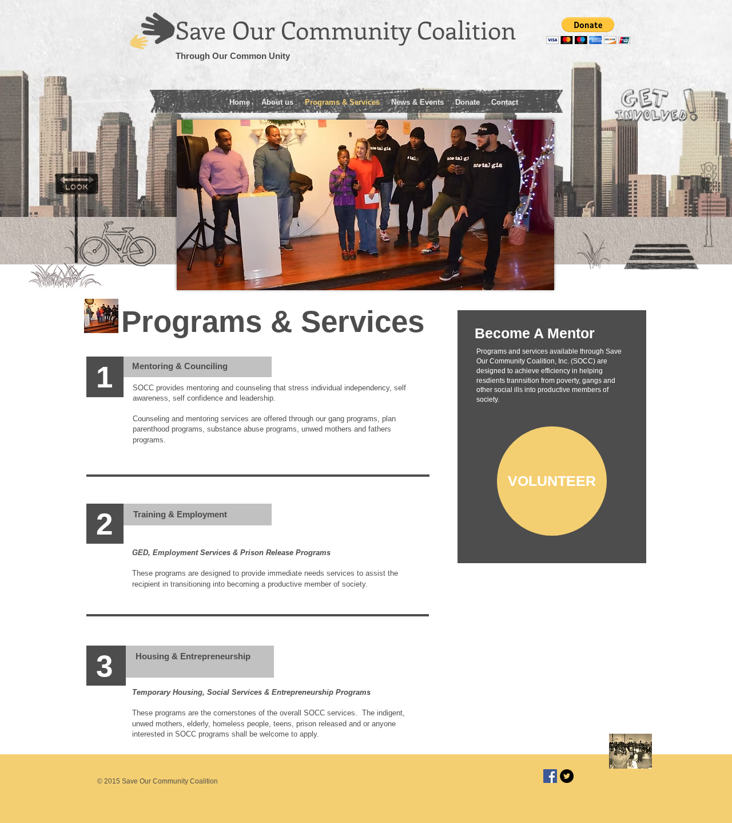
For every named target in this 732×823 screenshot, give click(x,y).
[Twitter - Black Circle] (567, 776)
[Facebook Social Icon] (550, 776)
